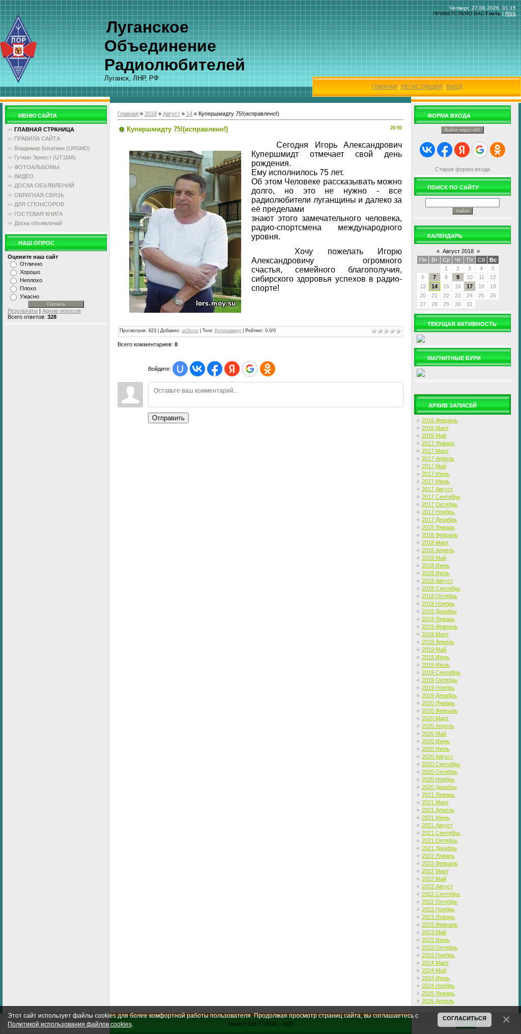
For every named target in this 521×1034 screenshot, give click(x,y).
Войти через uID (462, 129)
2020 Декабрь (439, 787)
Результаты (23, 311)
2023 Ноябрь (438, 955)
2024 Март (435, 963)
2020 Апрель (438, 726)
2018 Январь (438, 527)
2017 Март (435, 451)
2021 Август (437, 825)
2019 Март (435, 634)
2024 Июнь (436, 978)
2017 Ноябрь (438, 512)
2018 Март (435, 542)
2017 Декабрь (439, 519)
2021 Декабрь (439, 848)
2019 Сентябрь (441, 672)
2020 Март (435, 718)
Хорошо (30, 272)
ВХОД (454, 87)
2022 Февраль (440, 863)
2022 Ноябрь (438, 909)
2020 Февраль (440, 711)
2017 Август (437, 489)
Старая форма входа (462, 169)
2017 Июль (436, 481)
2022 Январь (438, 856)
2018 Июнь (436, 565)
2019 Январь (438, 619)
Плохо (28, 288)
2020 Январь (438, 703)
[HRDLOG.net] (421, 338)
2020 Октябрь (439, 772)
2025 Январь (438, 993)
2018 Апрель (438, 550)
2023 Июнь (436, 940)
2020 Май (434, 733)
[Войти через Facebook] (214, 368)
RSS (510, 13)
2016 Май (434, 435)
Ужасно (29, 296)
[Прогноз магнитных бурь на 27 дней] (421, 372)
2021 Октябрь (439, 840)
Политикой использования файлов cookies (70, 1024)
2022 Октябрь (439, 902)
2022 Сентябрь (441, 894)
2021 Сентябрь (441, 833)
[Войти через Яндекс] (232, 368)
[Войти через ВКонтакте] (197, 368)
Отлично (31, 264)
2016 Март (435, 428)
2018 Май (434, 558)
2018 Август (437, 581)
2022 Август (437, 886)
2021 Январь (438, 795)
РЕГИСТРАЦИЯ (421, 87)
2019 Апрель (438, 642)
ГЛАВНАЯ (384, 87)
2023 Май (434, 932)
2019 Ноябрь (438, 688)
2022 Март (435, 871)
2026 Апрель (438, 1001)
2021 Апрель (438, 810)
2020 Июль (436, 749)
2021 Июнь (436, 817)
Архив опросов (61, 311)
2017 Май (434, 466)
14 (189, 114)
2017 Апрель (438, 458)
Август (171, 114)
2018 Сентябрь (441, 588)
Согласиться (464, 1018)
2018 (150, 114)
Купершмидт (228, 330)
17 (470, 286)
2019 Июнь (436, 657)
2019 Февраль (440, 626)
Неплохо (31, 280)
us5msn (190, 330)
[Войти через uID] (180, 368)
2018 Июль (436, 573)
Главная (128, 114)
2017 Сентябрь (441, 497)
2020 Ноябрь (438, 779)
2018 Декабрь (439, 611)
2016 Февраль (440, 420)
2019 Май (434, 649)
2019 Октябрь (439, 680)
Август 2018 (458, 251)
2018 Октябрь (439, 596)
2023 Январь (438, 917)
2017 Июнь (436, 474)
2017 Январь (438, 443)
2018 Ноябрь (438, 604)
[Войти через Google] (250, 369)
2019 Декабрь (439, 695)
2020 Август (437, 756)
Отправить (168, 418)
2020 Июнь (436, 741)
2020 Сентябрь (441, 764)
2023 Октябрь (439, 947)
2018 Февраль (440, 535)
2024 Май (434, 970)
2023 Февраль (440, 924)
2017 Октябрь (439, 504)
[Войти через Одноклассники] (267, 368)
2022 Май (434, 879)
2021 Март (435, 802)
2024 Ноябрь (438, 986)
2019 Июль (436, 665)
